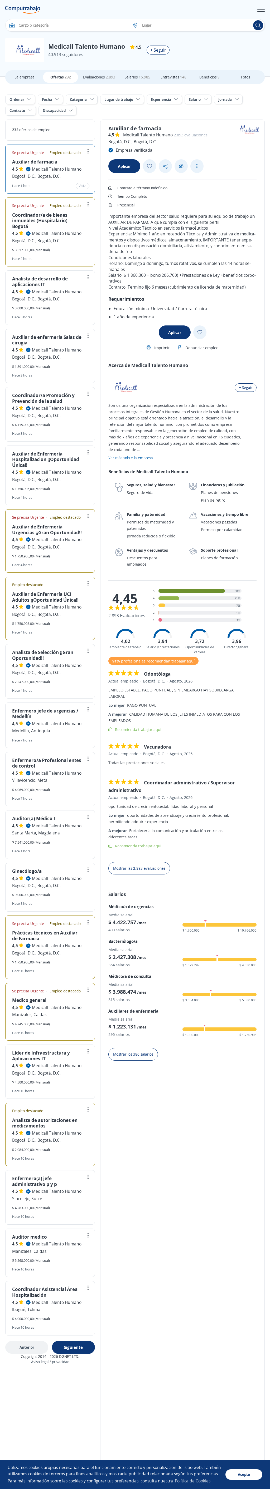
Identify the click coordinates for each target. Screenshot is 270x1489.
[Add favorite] (149, 166)
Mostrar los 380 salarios (133, 1054)
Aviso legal (40, 1361)
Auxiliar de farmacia (34, 162)
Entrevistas (173, 77)
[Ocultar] (181, 166)
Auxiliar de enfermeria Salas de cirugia (46, 340)
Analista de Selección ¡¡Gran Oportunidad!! (42, 655)
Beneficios (209, 77)
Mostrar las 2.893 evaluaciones (139, 868)
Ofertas (60, 77)
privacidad (60, 1361)
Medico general (29, 1000)
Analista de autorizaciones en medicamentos (45, 1123)
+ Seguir (158, 50)
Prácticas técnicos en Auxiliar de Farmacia (45, 935)
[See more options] (197, 166)
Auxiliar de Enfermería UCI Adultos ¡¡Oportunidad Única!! (45, 597)
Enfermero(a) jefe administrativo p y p (34, 1181)
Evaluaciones (99, 77)
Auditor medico (29, 1237)
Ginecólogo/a (27, 871)
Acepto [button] (244, 1474)
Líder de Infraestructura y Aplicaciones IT (41, 1056)
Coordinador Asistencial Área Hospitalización (45, 1292)
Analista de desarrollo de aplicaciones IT (40, 281)
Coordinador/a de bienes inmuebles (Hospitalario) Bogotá (40, 220)
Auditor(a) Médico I (33, 818)
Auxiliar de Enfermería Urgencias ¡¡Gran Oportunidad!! (47, 529)
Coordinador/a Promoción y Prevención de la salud (43, 398)
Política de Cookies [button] (192, 1481)
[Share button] (165, 166)
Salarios (137, 77)
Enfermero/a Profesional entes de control (46, 763)
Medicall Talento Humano (56, 169)
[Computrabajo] (22, 10)
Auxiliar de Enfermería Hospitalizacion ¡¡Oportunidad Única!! (45, 459)
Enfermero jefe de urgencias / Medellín (45, 714)
